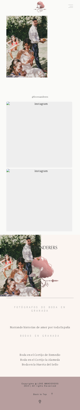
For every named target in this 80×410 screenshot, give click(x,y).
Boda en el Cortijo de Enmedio (39, 355)
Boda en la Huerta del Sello (40, 365)
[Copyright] (40, 402)
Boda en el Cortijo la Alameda (40, 360)
